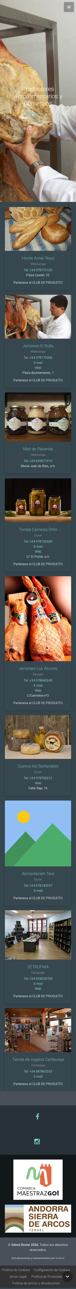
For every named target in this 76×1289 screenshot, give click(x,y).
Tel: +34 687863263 (38, 1071)
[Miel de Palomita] (38, 417)
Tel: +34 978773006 (38, 358)
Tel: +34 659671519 (38, 461)
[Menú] (69, 7)
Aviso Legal (18, 1277)
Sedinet (60, 1258)
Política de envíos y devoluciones (36, 1283)
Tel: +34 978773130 (38, 270)
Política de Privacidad (46, 1277)
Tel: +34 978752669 (38, 541)
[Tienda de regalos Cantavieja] (38, 1030)
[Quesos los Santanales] (38, 737)
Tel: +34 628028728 (38, 979)
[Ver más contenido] (67, 1276)
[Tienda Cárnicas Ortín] (38, 500)
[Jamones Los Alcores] (38, 618)
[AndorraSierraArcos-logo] (38, 1219)
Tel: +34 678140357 (38, 886)
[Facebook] (38, 1116)
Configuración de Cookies (52, 1270)
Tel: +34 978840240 (38, 680)
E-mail (38, 363)
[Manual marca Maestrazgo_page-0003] (38, 1180)
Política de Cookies (16, 1270)
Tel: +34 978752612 (38, 778)
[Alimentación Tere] (38, 833)
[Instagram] (38, 1141)
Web (38, 368)
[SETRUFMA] (38, 935)
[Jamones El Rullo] (38, 317)
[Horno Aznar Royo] (38, 229)
